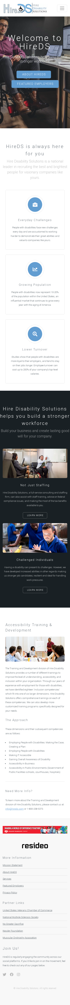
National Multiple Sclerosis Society (20, 917)
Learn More (35, 515)
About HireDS (34, 74)
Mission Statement (12, 865)
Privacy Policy (10, 892)
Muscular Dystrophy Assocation (20, 937)
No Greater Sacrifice (13, 924)
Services (7, 878)
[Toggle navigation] (62, 8)
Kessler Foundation (13, 930)
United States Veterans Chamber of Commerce (27, 910)
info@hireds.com (14, 808)
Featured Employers (35, 84)
